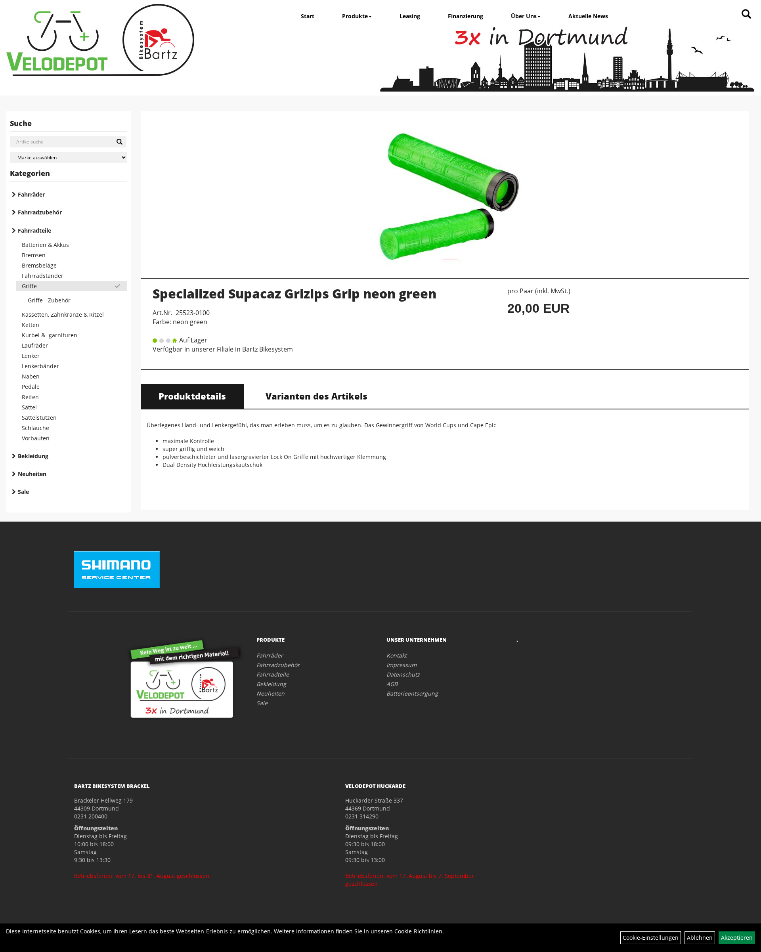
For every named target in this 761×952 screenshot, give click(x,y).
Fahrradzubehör (40, 212)
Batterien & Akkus (45, 245)
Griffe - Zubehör (49, 300)
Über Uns (524, 16)
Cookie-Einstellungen (651, 937)
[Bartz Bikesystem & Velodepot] (100, 40)
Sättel (29, 407)
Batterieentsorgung (412, 693)
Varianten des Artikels (316, 396)
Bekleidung (33, 456)
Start (307, 16)
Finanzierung (465, 16)
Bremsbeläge (39, 265)
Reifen (30, 397)
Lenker (31, 355)
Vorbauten (36, 438)
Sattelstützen (39, 417)
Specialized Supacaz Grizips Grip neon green (294, 293)
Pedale (31, 386)
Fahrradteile (34, 230)
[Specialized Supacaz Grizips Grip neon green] (445, 190)
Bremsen (34, 255)
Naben (31, 376)
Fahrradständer (42, 275)
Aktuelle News (588, 16)
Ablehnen (700, 937)
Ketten (30, 325)
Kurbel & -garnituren (49, 335)
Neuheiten (32, 474)
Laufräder (35, 345)
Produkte (355, 16)
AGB (392, 684)
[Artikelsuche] (746, 14)
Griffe (29, 286)
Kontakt (396, 655)
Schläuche (35, 428)
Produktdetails (192, 396)
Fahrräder (31, 194)
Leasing (410, 16)
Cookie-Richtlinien (418, 931)
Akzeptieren (737, 937)
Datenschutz (403, 674)
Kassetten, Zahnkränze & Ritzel (63, 314)
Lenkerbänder (40, 366)
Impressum (401, 665)
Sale (23, 491)
